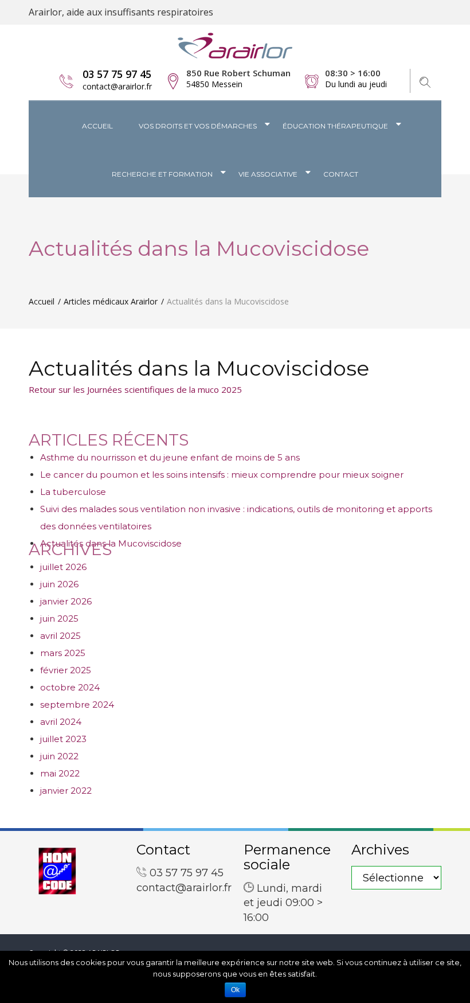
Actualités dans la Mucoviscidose (199, 368)
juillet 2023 (63, 738)
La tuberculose (73, 491)
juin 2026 (59, 584)
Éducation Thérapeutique (335, 126)
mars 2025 (62, 652)
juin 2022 (59, 756)
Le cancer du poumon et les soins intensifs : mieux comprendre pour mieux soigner (222, 474)
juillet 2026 (63, 566)
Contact (340, 174)
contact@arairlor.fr (117, 86)
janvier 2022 (66, 790)
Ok (235, 990)
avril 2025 (60, 635)
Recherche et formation (162, 174)
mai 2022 (60, 773)
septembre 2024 (77, 704)
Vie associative (267, 174)
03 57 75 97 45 (117, 74)
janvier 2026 (66, 601)
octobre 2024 (70, 687)
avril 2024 (60, 721)
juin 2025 (59, 618)
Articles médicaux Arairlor (111, 301)
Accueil (97, 126)
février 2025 (65, 670)
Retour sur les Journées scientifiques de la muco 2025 (135, 389)
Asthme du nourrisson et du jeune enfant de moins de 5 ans (170, 457)
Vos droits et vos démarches (198, 126)
